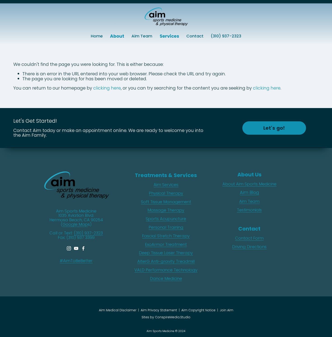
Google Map (75, 224)
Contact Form (249, 238)
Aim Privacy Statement (159, 310)
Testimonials (249, 210)
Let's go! (274, 128)
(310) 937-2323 (226, 36)
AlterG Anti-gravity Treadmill (166, 261)
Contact (194, 36)
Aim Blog (249, 192)
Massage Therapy (165, 210)
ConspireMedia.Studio (172, 317)
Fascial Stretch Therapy (166, 236)
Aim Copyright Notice (198, 310)
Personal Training (166, 227)
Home (97, 36)
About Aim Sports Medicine (249, 184)
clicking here (107, 88)
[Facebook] (83, 248)
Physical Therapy (166, 193)
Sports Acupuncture (166, 219)
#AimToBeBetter (76, 261)
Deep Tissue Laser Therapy (166, 253)
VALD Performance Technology (165, 270)
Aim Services (166, 184)
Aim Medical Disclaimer (117, 310)
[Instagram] (69, 248)
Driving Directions (249, 247)
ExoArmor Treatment (166, 244)
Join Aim (226, 310)
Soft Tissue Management (166, 202)
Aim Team (141, 36)
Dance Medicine (166, 278)
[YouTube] (76, 248)
